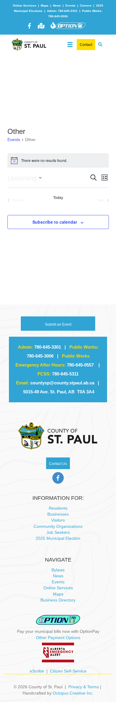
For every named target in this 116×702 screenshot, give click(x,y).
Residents (58, 508)
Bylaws (58, 570)
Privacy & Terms (83, 686)
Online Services (24, 5)
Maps (44, 5)
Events (70, 5)
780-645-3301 (47, 347)
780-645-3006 (40, 355)
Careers (86, 5)
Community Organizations (58, 526)
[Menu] (70, 43)
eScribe (37, 671)
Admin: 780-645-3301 (62, 11)
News (57, 5)
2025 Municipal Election (58, 538)
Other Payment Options (58, 637)
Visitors (58, 520)
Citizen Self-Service (68, 671)
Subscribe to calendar (54, 222)
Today (58, 197)
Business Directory (58, 600)
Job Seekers (58, 532)
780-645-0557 (80, 364)
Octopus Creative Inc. (73, 693)
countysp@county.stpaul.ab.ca (62, 382)
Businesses (58, 514)
